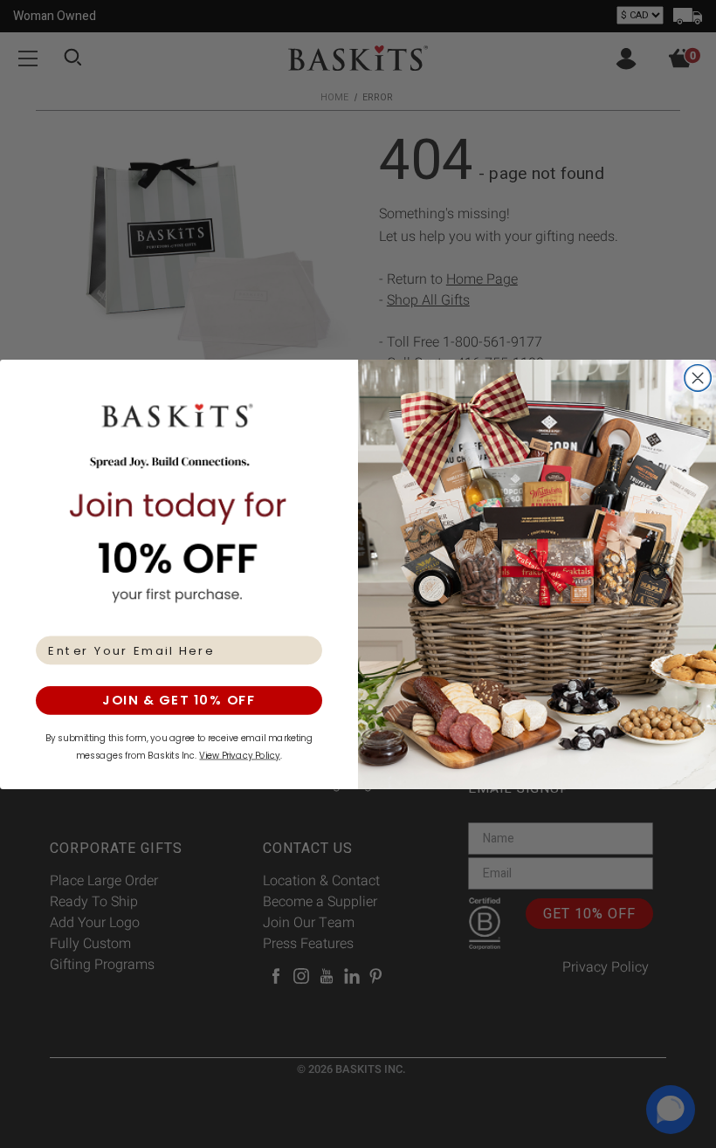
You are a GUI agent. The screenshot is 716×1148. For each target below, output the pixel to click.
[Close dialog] (698, 377)
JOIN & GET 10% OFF (179, 700)
